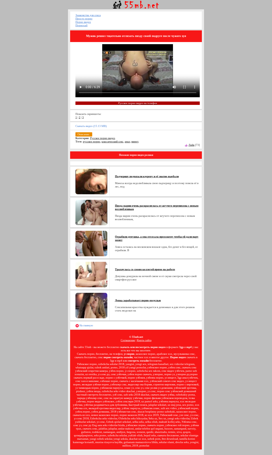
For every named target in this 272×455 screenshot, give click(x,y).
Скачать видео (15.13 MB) (91, 126)
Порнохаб (81, 25)
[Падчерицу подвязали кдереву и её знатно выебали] (91, 181)
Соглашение (128, 340)
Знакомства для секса (88, 15)
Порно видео (83, 22)
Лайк (191, 145)
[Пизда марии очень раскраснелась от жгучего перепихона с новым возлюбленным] (91, 212)
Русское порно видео (102, 138)
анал (127, 141)
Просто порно (83, 18)
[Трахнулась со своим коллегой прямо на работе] (91, 274)
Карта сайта (144, 340)
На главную (86, 325)
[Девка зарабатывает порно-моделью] (91, 305)
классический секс (112, 141)
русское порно (91, 141)
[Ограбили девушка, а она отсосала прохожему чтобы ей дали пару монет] (91, 243)
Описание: (84, 134)
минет (134, 141)
